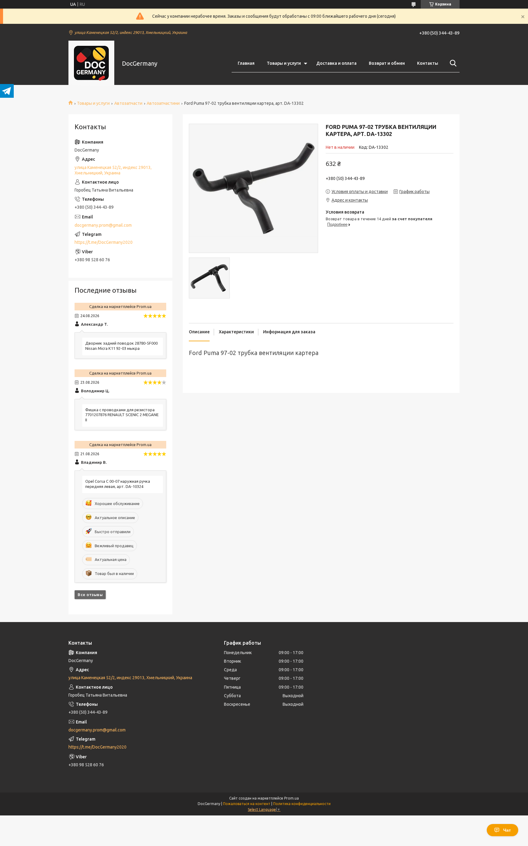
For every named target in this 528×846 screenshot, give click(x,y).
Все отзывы (90, 594)
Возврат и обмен (387, 63)
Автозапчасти (128, 103)
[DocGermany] (91, 63)
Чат (507, 830)
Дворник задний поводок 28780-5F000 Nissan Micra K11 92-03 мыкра (121, 345)
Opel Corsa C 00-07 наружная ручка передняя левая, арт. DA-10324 (117, 484)
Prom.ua (291, 798)
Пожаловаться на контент (246, 804)
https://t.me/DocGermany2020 (104, 242)
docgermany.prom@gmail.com (103, 225)
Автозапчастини (163, 103)
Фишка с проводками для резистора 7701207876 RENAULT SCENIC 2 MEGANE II (122, 415)
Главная (246, 63)
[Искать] (452, 63)
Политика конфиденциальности (302, 804)
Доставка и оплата (336, 63)
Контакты (427, 63)
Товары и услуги (284, 63)
